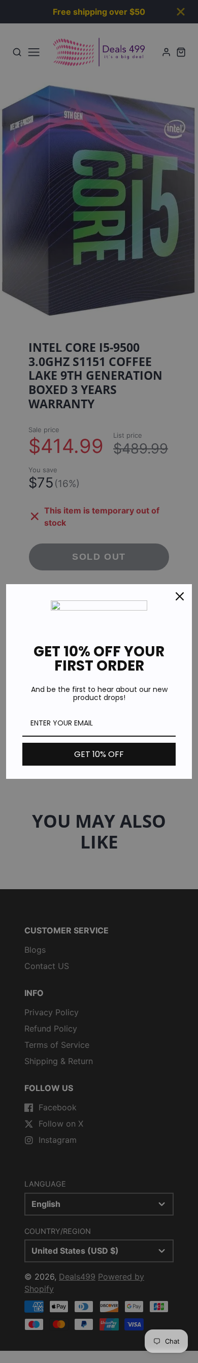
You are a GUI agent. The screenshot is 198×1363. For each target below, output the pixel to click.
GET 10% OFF (99, 754)
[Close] (180, 596)
